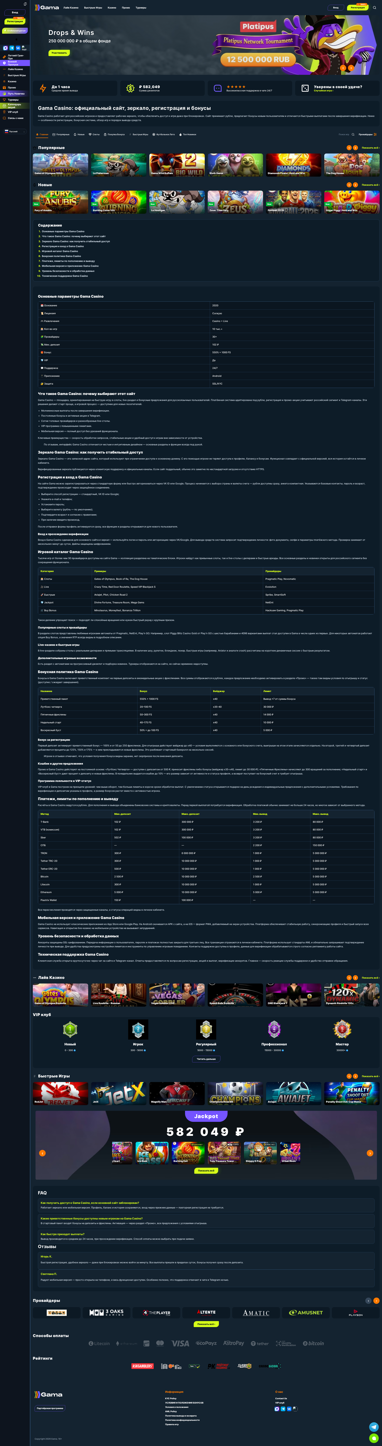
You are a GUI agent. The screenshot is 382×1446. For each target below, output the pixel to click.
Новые (81, 134)
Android (5, 39)
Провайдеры (366, 134)
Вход (15, 12)
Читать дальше (206, 1058)
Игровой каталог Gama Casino (60, 251)
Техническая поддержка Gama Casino (65, 275)
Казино (112, 7)
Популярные (62, 134)
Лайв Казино (70, 7)
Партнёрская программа (50, 1408)
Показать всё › (371, 147)
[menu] (25, 4)
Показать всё (206, 1170)
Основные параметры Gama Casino (63, 231)
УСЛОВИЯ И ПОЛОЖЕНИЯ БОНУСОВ (184, 1402)
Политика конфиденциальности (182, 1420)
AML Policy (171, 1411)
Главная (44, 134)
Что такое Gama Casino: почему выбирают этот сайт (74, 236)
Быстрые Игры (93, 7)
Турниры (141, 7)
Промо (126, 7)
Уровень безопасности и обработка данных (68, 270)
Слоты (96, 134)
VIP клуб (279, 1402)
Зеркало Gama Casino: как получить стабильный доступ (76, 241)
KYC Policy (170, 1398)
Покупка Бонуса (116, 134)
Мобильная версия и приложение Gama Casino (70, 265)
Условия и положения (176, 1407)
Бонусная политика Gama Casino (61, 256)
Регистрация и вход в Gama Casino (63, 246)
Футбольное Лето (165, 134)
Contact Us (281, 1398)
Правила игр (172, 1424)
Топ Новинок (189, 134)
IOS (20, 39)
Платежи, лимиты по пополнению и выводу (68, 260)
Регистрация (15, 21)
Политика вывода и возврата (181, 1415)
